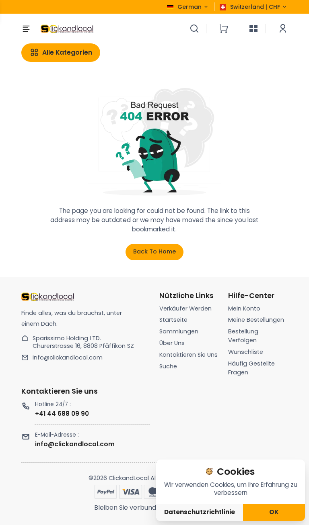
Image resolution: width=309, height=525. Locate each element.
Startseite (173, 320)
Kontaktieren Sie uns (188, 355)
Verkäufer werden (185, 308)
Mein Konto (244, 308)
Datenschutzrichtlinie (199, 512)
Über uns (172, 343)
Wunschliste (245, 352)
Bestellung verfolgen (243, 335)
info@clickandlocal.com (68, 358)
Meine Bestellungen (256, 320)
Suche (168, 366)
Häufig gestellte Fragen (251, 368)
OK (274, 512)
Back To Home (154, 251)
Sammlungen (178, 331)
